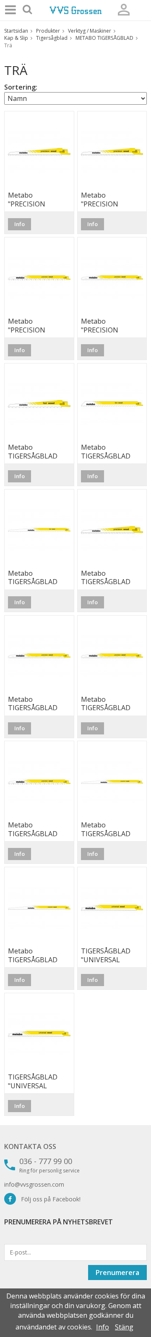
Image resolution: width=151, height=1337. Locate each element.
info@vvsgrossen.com (34, 1184)
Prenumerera (117, 1272)
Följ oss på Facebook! (48, 1199)
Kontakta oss (30, 1146)
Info (19, 224)
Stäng (124, 1327)
